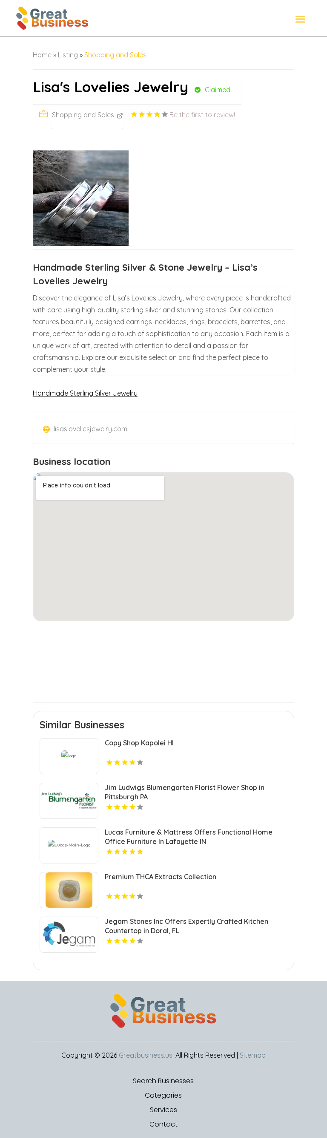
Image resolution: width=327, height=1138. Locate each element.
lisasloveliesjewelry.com (90, 429)
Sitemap (253, 1055)
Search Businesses (163, 1081)
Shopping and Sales (115, 55)
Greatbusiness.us (145, 1055)
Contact (163, 1124)
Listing (68, 55)
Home (42, 55)
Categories (163, 1095)
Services (163, 1110)
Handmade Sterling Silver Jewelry (85, 393)
